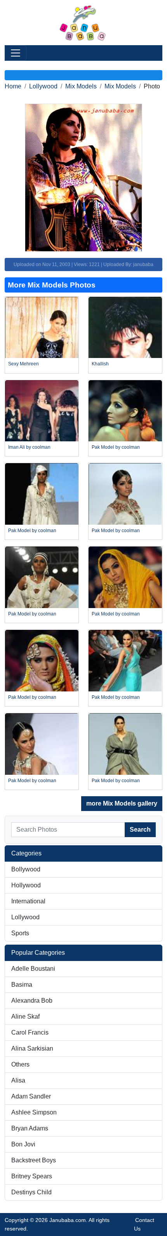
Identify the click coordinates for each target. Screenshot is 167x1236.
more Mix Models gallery (121, 803)
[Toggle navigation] (15, 53)
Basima (21, 984)
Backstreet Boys (33, 1160)
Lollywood (43, 86)
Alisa (18, 1080)
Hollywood (26, 885)
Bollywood (25, 869)
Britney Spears (31, 1176)
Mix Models (81, 86)
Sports (20, 933)
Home (13, 86)
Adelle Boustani (33, 968)
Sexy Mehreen (23, 364)
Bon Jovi (23, 1144)
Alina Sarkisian (32, 1048)
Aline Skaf (25, 1016)
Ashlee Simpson (34, 1112)
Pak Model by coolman (116, 447)
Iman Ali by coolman (29, 447)
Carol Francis (30, 1032)
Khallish (100, 364)
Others (20, 1064)
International (28, 901)
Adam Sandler (31, 1096)
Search (140, 829)
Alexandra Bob (31, 1000)
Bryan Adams (29, 1128)
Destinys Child (31, 1192)
